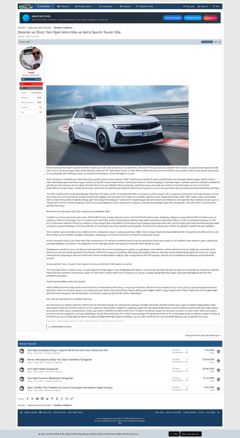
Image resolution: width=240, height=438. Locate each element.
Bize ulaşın (159, 412)
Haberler (65, 6)
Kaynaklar (107, 6)
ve (61, 327)
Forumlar (45, 6)
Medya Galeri (84, 6)
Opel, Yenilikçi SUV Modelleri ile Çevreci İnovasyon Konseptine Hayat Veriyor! (70, 387)
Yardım (201, 412)
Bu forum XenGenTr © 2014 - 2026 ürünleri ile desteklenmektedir (120, 421)
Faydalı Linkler (146, 6)
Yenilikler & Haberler (52, 353)
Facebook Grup (193, 18)
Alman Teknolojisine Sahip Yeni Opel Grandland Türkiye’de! (59, 359)
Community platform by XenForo (120, 418)
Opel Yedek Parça (75, 412)
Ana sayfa (211, 412)
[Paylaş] (216, 42)
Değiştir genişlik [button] (30, 412)
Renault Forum (59, 412)
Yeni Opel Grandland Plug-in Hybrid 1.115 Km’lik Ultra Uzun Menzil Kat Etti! (67, 350)
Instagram (210, 18)
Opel (120, 423)
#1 (220, 42)
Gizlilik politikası (190, 412)
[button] (52, 6)
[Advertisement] (129, 65)
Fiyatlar (126, 6)
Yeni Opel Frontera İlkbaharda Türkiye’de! (50, 378)
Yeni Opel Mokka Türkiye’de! (42, 368)
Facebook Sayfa (173, 18)
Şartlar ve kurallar (173, 412)
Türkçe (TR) (46, 412)
